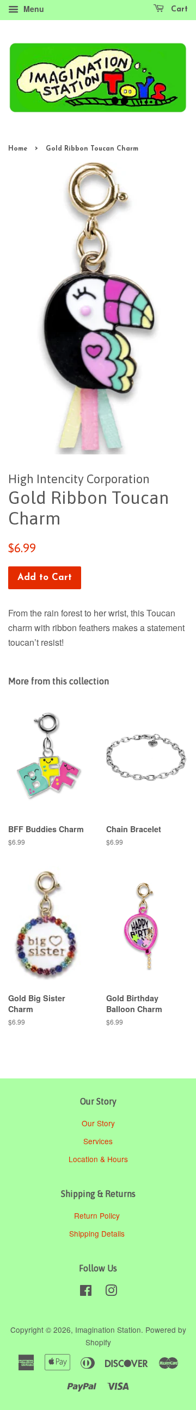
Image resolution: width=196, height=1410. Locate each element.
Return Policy (98, 1215)
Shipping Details (98, 1233)
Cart (178, 9)
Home (17, 149)
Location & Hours (98, 1158)
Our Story (98, 1123)
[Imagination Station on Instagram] (111, 1292)
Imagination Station (108, 1329)
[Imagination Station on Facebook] (85, 1292)
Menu (32, 8)
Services (98, 1141)
